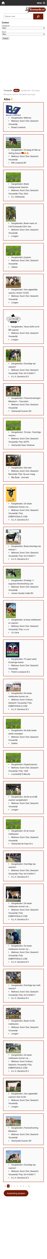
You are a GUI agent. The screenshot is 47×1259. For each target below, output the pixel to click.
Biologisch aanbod (11, 94)
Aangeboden (25, 90)
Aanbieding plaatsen (16, 1193)
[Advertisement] (23, 65)
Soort (4, 32)
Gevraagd (36, 90)
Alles (16, 90)
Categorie (6, 25)
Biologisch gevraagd (27, 94)
